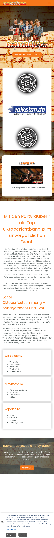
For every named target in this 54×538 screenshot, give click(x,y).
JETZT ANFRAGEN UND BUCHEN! (27, 54)
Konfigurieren (11, 529)
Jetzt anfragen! (27, 468)
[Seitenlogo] (14, 3)
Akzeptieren (11, 535)
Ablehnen (23, 535)
